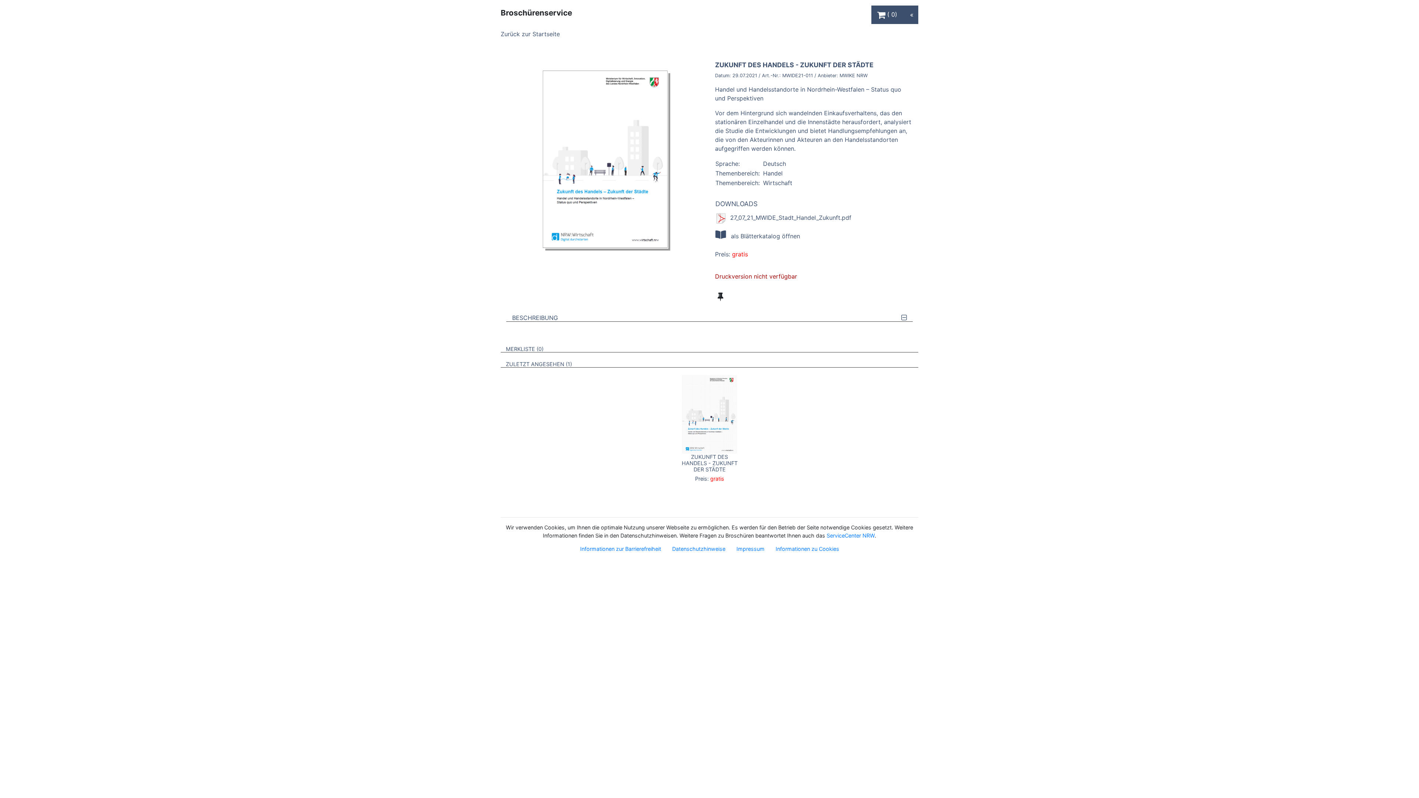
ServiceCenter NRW (851, 535)
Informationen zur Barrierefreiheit (620, 549)
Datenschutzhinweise (698, 549)
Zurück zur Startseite (530, 34)
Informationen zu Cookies (807, 549)
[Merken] (720, 296)
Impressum (750, 549)
